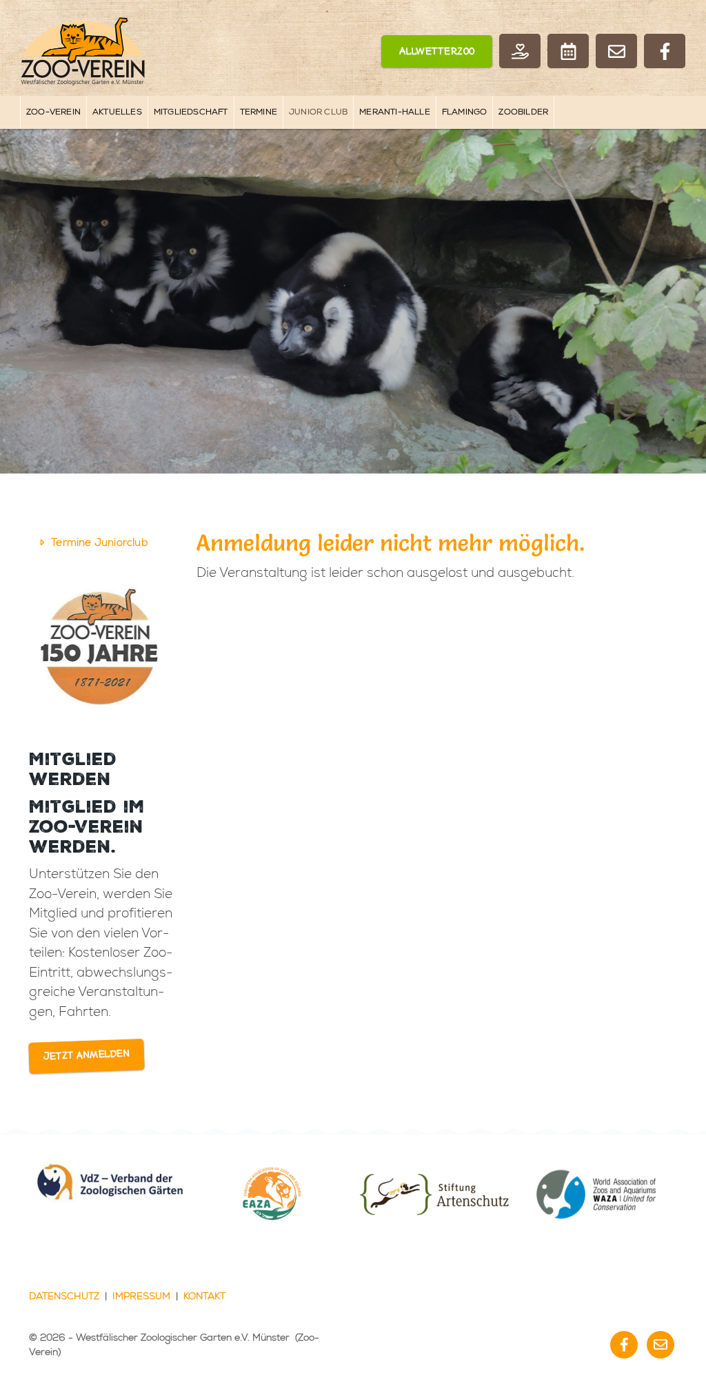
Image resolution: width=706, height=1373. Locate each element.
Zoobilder (523, 112)
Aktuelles (117, 112)
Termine (258, 112)
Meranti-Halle (394, 112)
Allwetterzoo (437, 52)
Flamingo (464, 112)
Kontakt (204, 1296)
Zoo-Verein (53, 112)
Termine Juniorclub (99, 542)
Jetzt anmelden (86, 1056)
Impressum (141, 1296)
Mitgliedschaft (191, 112)
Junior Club (318, 112)
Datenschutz (64, 1296)
